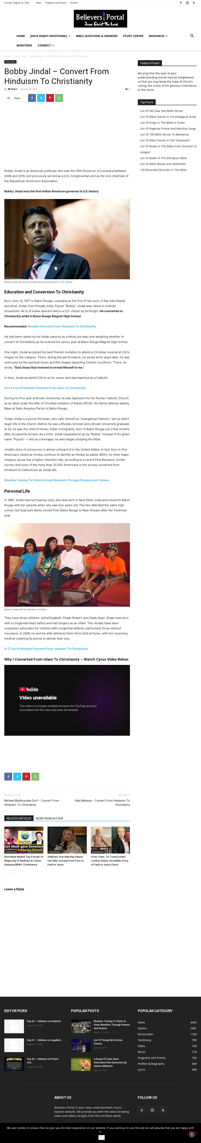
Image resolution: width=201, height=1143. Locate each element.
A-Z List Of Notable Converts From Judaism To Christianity (46, 649)
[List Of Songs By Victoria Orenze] (81, 1045)
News (38, 2)
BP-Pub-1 (12, 89)
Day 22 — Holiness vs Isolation (44, 1021)
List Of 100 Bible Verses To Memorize (164, 134)
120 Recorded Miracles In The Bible (163, 170)
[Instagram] (187, 3)
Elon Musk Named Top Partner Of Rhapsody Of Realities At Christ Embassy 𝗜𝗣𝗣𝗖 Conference (23, 860)
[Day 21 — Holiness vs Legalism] (14, 1045)
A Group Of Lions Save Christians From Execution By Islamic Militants (110, 1062)
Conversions (11, 851)
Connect (44, 45)
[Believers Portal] (100, 19)
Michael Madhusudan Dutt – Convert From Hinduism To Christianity (31, 803)
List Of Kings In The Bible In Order (162, 122)
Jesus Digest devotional (48, 36)
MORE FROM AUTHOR (49, 818)
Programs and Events (56, 2)
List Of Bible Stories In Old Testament (164, 140)
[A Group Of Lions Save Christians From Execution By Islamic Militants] (81, 1064)
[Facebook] (181, 3)
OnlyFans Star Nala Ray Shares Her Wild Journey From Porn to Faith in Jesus (66, 860)
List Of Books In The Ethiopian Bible (163, 158)
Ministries (24, 45)
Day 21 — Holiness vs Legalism (44, 1040)
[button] (192, 36)
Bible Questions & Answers (97, 36)
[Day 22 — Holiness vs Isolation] (14, 1026)
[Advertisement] (67, 134)
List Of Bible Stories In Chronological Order (168, 117)
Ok (101, 1137)
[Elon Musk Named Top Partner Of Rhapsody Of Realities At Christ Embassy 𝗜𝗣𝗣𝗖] (23, 840)
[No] (196, 1133)
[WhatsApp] (59, 98)
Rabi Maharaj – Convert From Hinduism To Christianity (102, 803)
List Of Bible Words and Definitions (163, 164)
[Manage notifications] (192, 1134)
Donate (74, 2)
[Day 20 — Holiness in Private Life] (14, 1064)
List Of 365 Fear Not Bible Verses (161, 111)
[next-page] (13, 872)
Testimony (20, 56)
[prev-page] (6, 872)
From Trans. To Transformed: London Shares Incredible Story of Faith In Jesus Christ (109, 860)
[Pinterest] (50, 98)
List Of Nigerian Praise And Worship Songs (168, 128)
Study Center (133, 36)
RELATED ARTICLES (19, 818)
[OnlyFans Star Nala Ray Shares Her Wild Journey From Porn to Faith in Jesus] (67, 840)
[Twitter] (194, 3)
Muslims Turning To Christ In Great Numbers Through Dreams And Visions (56, 480)
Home (20, 36)
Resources (157, 36)
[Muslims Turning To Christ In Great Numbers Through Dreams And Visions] (81, 1026)
